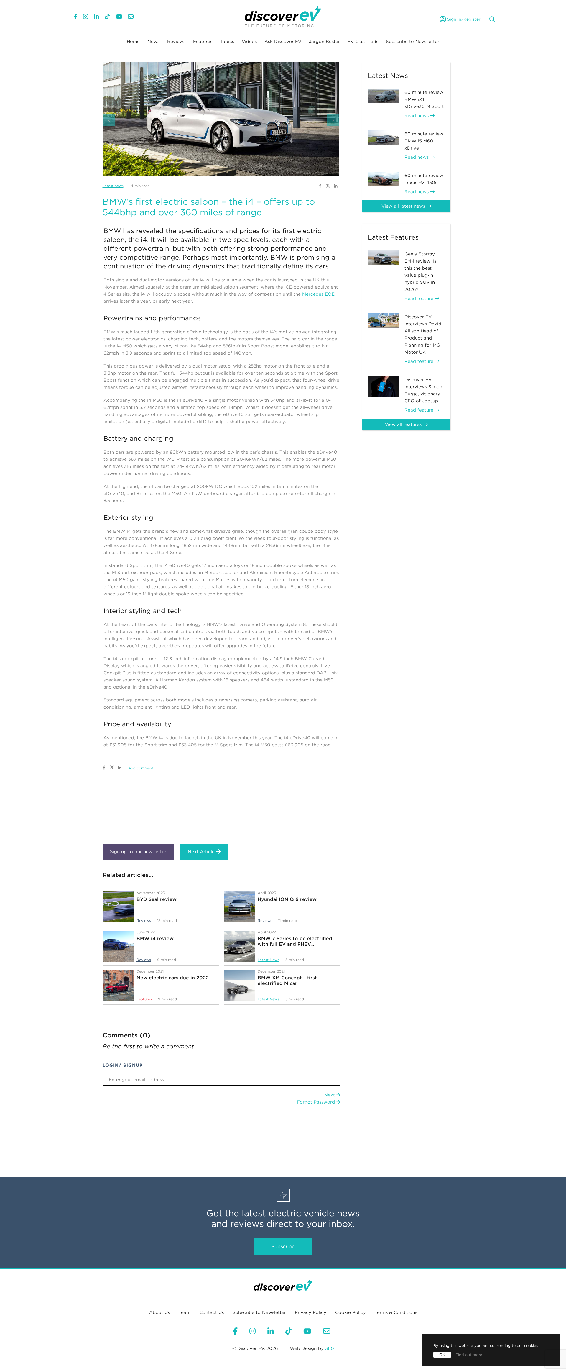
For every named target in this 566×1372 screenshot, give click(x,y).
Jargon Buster (324, 41)
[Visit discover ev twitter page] (328, 185)
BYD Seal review (156, 899)
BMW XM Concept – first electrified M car (287, 980)
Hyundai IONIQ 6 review (287, 899)
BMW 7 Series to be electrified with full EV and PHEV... (295, 941)
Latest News (268, 960)
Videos (249, 41)
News (153, 41)
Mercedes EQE (318, 294)
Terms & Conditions (396, 1312)
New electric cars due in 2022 (172, 978)
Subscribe (283, 1246)
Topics (227, 41)
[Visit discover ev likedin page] (335, 185)
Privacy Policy (310, 1312)
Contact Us (211, 1312)
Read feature (419, 298)
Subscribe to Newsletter (412, 41)
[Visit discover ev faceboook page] (320, 185)
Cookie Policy (350, 1312)
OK (442, 1355)
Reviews (176, 41)
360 (329, 1348)
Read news (417, 115)
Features (202, 41)
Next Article (201, 851)
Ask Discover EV (282, 41)
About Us (159, 1312)
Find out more (468, 1355)
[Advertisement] (221, 808)
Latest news (113, 185)
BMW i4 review (155, 938)
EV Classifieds (363, 41)
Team (184, 1312)
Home (133, 41)
